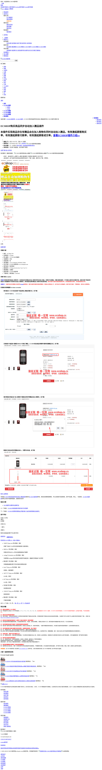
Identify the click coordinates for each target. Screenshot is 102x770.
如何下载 (19, 43)
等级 (5, 68)
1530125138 (4, 739)
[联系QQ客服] (22, 153)
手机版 (21, 748)
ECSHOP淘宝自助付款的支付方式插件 (18, 508)
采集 (5, 75)
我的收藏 (9, 26)
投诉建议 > (6, 52)
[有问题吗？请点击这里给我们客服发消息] (33, 144)
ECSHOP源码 (42, 46)
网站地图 (35, 748)
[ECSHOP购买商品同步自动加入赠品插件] (15, 189)
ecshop (5, 79)
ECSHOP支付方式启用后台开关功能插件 (16, 671)
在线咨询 (3, 745)
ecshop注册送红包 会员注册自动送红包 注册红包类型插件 (20, 681)
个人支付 (6, 86)
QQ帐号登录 (11, 7)
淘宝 (5, 89)
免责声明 (7, 748)
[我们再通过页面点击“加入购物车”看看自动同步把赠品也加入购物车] (8, 231)
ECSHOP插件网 (11, 119)
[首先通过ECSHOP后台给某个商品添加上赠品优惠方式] (8, 211)
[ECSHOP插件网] (5, 58)
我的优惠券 (10, 19)
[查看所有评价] (10, 537)
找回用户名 (15, 50)
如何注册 (9, 43)
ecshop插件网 (4, 742)
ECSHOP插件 (27, 46)
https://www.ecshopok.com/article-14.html (10, 617)
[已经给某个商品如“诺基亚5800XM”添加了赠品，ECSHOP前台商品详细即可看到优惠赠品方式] (8, 221)
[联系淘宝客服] (55, 153)
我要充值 (9, 21)
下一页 (24, 603)
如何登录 (14, 43)
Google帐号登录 (29, 7)
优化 (5, 94)
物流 (5, 87)
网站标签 (30, 748)
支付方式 (30, 50)
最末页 (28, 603)
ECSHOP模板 (35, 46)
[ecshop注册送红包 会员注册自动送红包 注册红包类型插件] (3, 681)
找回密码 (9, 50)
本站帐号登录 (4, 7)
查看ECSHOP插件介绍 (66, 135)
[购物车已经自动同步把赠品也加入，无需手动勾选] (8, 241)
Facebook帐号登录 (19, 7)
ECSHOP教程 (20, 46)
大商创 (5, 70)
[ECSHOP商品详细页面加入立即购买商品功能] (3, 676)
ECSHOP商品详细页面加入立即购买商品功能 (17, 676)
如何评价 (24, 43)
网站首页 (6, 12)
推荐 (4, 247)
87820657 (9, 739)
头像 (5, 72)
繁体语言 (6, 55)
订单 (5, 84)
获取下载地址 (36, 50)
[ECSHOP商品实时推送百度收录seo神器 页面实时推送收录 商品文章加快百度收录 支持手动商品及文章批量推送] (3, 666)
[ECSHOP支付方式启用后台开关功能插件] (3, 671)
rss (38, 748)
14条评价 (23, 143)
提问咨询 (25, 748)
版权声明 (3, 748)
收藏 (2, 247)
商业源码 (9, 46)
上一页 (20, 603)
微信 (5, 74)
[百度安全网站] (50, 751)
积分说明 (25, 50)
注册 (2, 3)
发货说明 (20, 50)
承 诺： (5, 156)
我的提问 (9, 31)
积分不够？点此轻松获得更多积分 (26, 145)
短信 (5, 80)
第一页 (16, 603)
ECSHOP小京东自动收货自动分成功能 (15, 661)
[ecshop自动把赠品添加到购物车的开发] (8, 201)
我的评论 (9, 28)
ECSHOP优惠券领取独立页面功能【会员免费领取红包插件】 (24, 511)
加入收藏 (6, 54)
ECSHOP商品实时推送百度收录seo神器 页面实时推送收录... (21, 666)
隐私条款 (12, 748)
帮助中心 (6, 39)
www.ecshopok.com (23, 648)
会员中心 (6, 13)
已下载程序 (10, 17)
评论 (5, 77)
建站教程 (14, 46)
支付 (5, 82)
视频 (5, 66)
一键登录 (10, 8)
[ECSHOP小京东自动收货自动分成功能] (3, 661)
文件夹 (6, 34)
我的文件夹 (10, 24)
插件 (5, 91)
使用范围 (17, 748)
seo (4, 92)
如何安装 (29, 43)
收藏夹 (6, 37)
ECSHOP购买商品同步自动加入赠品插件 (15, 496)
